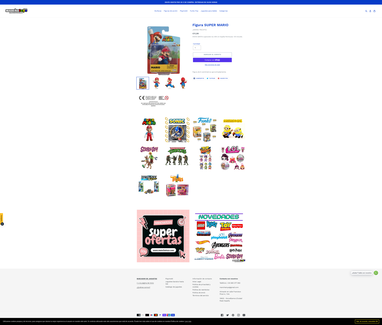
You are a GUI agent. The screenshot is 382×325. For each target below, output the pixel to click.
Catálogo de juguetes (173, 287)
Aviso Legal (196, 282)
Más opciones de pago (212, 65)
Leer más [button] (188, 321)
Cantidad (196, 44)
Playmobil (169, 279)
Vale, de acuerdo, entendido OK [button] (367, 321)
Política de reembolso (200, 290)
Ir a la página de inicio (145, 283)
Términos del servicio (200, 295)
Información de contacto (202, 279)
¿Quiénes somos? (143, 287)
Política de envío (198, 293)
